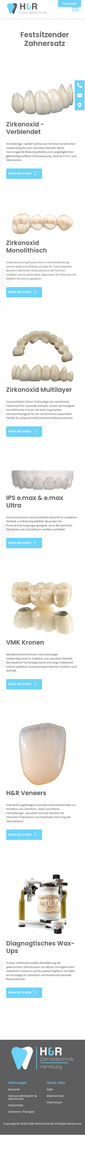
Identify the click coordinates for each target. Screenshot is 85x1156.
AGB (49, 1089)
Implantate (15, 1105)
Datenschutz (55, 1096)
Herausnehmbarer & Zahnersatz (22, 1097)
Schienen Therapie (21, 1112)
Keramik (14, 1089)
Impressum (54, 1102)
